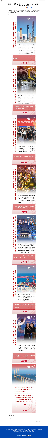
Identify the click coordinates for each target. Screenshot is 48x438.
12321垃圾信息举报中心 (20, 429)
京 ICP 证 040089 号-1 (15, 430)
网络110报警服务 (15, 429)
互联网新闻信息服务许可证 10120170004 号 (23, 430)
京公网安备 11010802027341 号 (32, 430)
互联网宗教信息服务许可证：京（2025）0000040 (28, 431)
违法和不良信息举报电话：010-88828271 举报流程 (36, 429)
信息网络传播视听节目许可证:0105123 (18, 431)
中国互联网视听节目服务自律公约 (9, 429)
